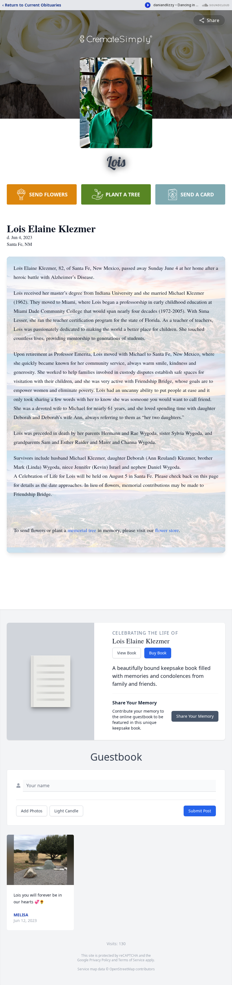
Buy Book (157, 653)
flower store (167, 530)
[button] (40, 860)
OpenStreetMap (122, 969)
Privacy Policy (100, 960)
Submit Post (199, 810)
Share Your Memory (195, 716)
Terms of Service (131, 960)
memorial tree (82, 530)
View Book (126, 653)
